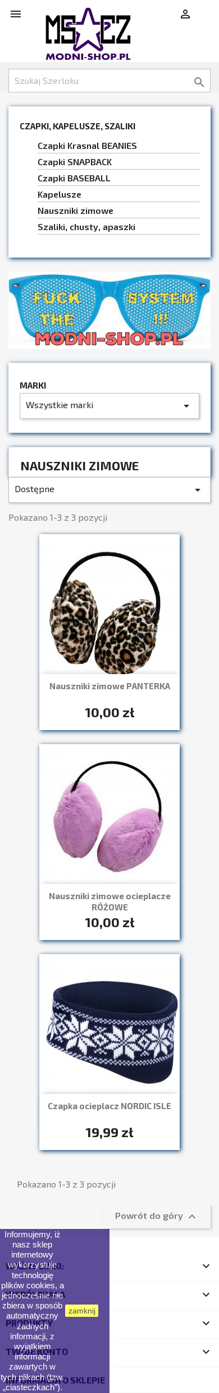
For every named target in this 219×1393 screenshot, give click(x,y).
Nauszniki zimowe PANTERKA (109, 686)
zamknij (82, 1310)
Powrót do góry (157, 1216)
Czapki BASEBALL (74, 177)
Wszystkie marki (109, 406)
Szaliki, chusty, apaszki (86, 226)
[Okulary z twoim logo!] (109, 308)
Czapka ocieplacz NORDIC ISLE (109, 1106)
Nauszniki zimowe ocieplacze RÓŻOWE (110, 901)
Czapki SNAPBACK (75, 161)
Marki (33, 385)
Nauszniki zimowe (75, 210)
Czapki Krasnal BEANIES (87, 145)
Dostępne (109, 490)
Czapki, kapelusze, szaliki (77, 126)
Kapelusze (59, 194)
